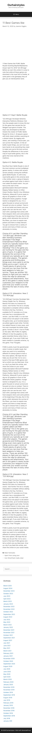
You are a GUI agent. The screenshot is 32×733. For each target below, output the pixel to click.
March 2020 (7, 679)
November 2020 (9, 658)
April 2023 (6, 599)
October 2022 (8, 612)
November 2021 (8, 632)
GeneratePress (26, 730)
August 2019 (7, 697)
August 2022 (7, 617)
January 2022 (8, 627)
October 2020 (8, 661)
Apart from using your (12, 555)
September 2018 (9, 716)
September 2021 (9, 638)
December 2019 (8, 687)
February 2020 (8, 682)
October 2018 (8, 713)
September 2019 (9, 695)
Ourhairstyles (16, 4)
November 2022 (9, 609)
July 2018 (6, 718)
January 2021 (8, 656)
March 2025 (7, 586)
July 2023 (6, 596)
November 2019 (8, 690)
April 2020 (6, 677)
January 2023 (8, 604)
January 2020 (8, 684)
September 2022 (9, 614)
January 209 (7, 721)
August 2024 (7, 588)
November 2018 (8, 710)
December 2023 (9, 591)
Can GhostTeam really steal (14, 558)
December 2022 (8, 606)
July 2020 (6, 669)
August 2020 (7, 666)
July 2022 (6, 619)
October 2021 (8, 635)
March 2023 (7, 601)
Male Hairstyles (10, 553)
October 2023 (8, 593)
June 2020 (7, 671)
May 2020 (6, 674)
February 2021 (8, 653)
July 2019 (6, 700)
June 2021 (6, 645)
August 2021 (7, 640)
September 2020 (9, 664)
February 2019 (8, 703)
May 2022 (6, 622)
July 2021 (6, 643)
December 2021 (8, 630)
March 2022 (7, 625)
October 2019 (8, 692)
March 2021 (7, 651)
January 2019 (8, 705)
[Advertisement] (16, 47)
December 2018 (8, 708)
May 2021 (6, 648)
